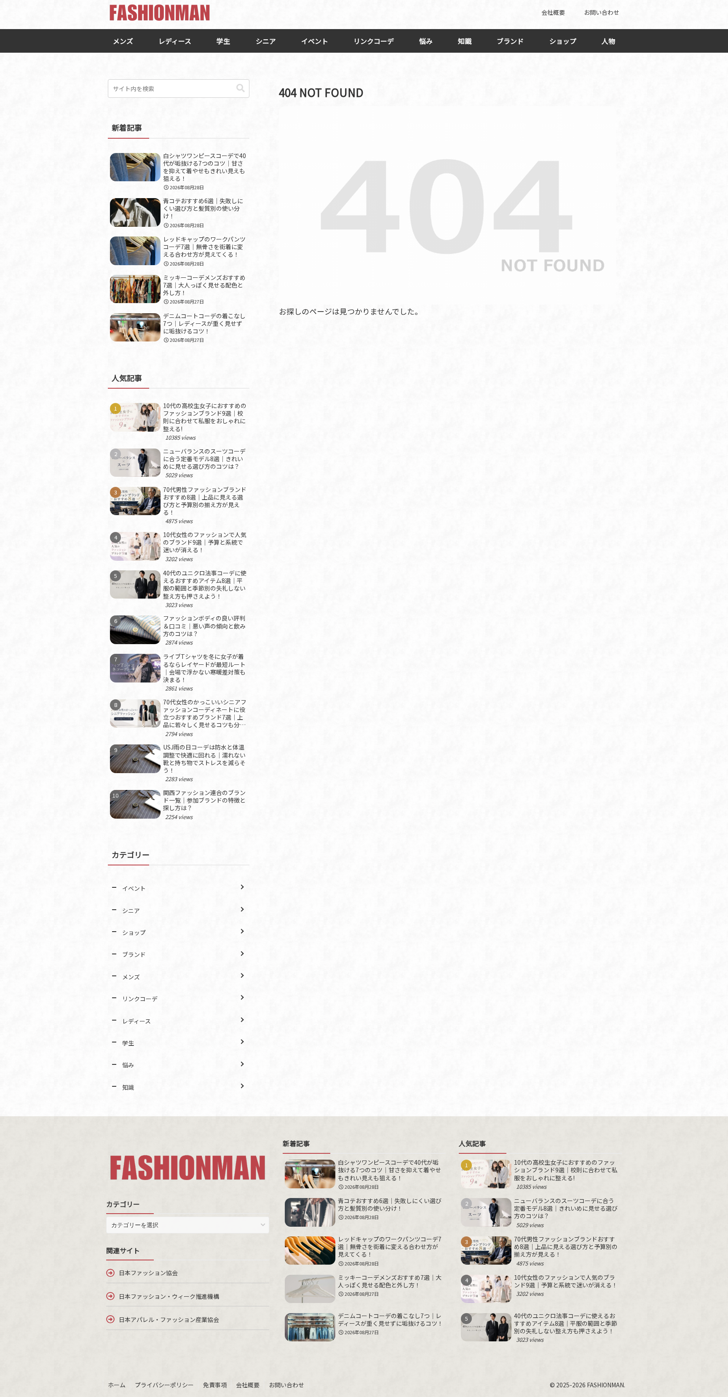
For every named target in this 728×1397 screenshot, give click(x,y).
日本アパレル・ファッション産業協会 (169, 1319)
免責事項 (215, 1385)
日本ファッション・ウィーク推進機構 (169, 1296)
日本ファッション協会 (148, 1272)
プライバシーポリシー (164, 1385)
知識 (464, 41)
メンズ (123, 41)
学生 (223, 41)
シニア (266, 41)
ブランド (510, 41)
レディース (174, 41)
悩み (426, 41)
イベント (314, 41)
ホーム (117, 1385)
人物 (608, 41)
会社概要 (248, 1385)
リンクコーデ (373, 41)
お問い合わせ (286, 1385)
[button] (240, 88)
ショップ (562, 41)
